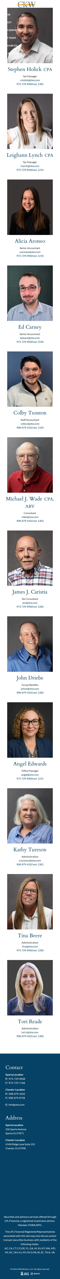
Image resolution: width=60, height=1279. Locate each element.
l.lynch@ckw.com (30, 165)
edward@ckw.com (30, 337)
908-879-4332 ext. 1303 (30, 520)
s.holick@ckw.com (30, 80)
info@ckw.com (16, 1104)
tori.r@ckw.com (29, 1032)
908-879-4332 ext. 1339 (30, 427)
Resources (10, 45)
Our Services (11, 30)
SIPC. (39, 1224)
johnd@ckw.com (30, 688)
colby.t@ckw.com (30, 423)
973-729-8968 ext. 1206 (30, 606)
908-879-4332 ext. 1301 (30, 864)
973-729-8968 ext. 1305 (30, 83)
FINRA (31, 1224)
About (7, 22)
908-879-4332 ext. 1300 (30, 1036)
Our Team (9, 37)
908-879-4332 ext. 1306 (30, 692)
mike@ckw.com (30, 516)
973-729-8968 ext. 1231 (30, 778)
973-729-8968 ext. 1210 (30, 255)
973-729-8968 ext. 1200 (30, 950)
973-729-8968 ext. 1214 (30, 169)
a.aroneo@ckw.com (29, 251)
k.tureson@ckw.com (30, 860)
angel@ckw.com (30, 774)
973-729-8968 (17, 1078)
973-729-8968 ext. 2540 (30, 341)
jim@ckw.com (30, 602)
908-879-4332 (17, 1093)
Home (6, 14)
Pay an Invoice (12, 53)
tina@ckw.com (30, 946)
